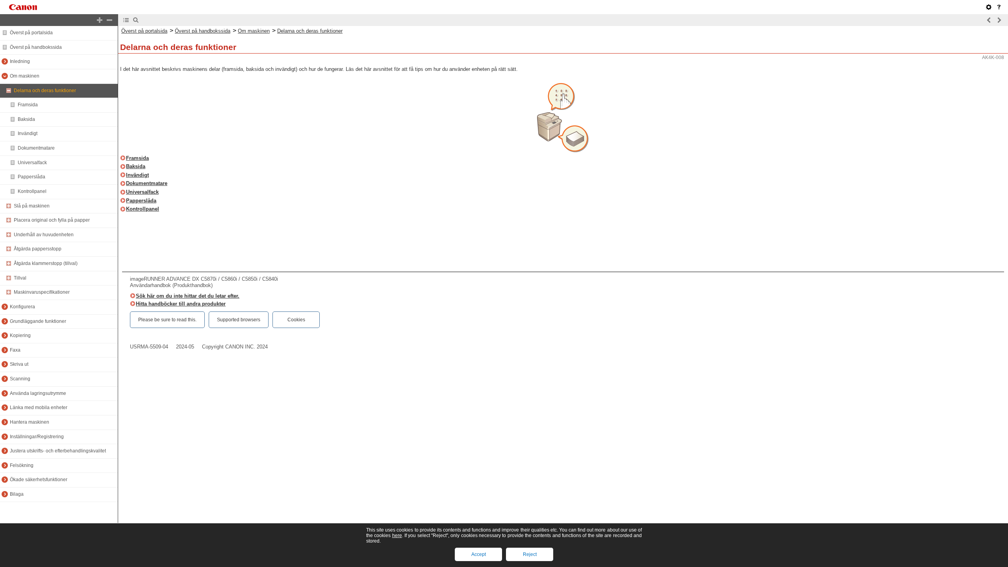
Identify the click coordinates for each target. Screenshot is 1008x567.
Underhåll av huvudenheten (44, 234)
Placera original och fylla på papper (52, 220)
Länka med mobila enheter (38, 407)
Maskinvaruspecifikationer (42, 292)
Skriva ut (19, 364)
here (397, 535)
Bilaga (17, 494)
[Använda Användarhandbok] (999, 7)
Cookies (296, 319)
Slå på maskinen (32, 206)
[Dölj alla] (109, 20)
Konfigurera (22, 306)
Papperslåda (31, 177)
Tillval (20, 278)
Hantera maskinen (29, 422)
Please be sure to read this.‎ (167, 319)
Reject (530, 554)
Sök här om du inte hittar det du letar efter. (187, 296)
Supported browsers (238, 319)
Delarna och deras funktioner (45, 90)
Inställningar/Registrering (37, 436)
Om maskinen (24, 76)
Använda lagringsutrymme (38, 393)
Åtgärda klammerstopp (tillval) (46, 263)
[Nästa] (999, 20)
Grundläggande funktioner (38, 321)
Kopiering (20, 335)
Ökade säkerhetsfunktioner (38, 479)
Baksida (26, 119)
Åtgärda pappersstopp (37, 249)
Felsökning (21, 465)
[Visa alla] (99, 20)
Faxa (15, 350)
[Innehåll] (126, 20)
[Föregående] (989, 20)
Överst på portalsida (31, 32)
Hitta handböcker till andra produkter (181, 304)
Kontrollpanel (32, 191)
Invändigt (27, 133)
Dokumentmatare (36, 148)
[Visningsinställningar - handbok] (988, 7)
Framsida (28, 104)
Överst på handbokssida (36, 47)
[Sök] (136, 20)
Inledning (20, 61)
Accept (478, 554)
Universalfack (32, 162)
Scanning (20, 379)
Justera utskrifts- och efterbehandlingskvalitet (58, 451)
